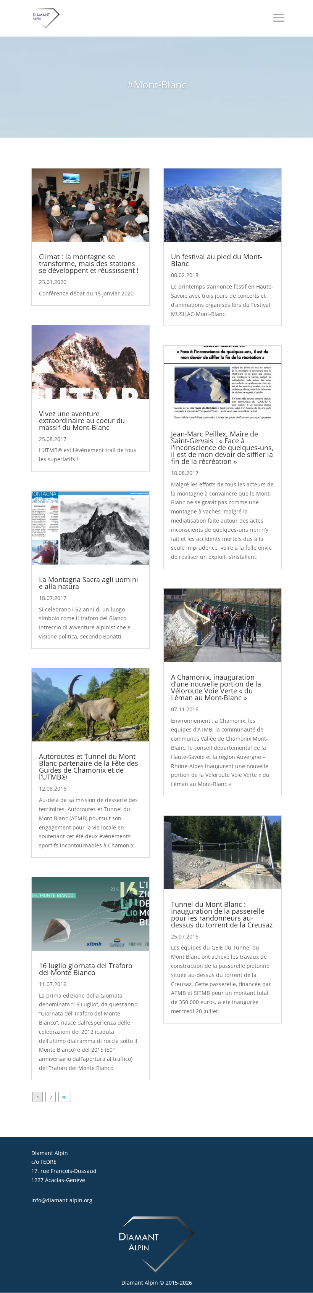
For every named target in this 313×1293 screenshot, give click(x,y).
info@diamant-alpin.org (61, 1200)
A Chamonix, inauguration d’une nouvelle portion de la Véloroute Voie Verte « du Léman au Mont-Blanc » (216, 687)
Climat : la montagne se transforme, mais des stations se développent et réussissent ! (89, 263)
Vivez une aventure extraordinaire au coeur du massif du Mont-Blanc (82, 420)
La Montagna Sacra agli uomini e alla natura (88, 583)
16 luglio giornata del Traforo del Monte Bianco (85, 969)
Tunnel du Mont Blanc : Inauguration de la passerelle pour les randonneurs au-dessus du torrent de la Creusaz (222, 914)
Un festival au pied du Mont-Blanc (216, 260)
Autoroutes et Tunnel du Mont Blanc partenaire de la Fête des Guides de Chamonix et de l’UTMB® (88, 766)
